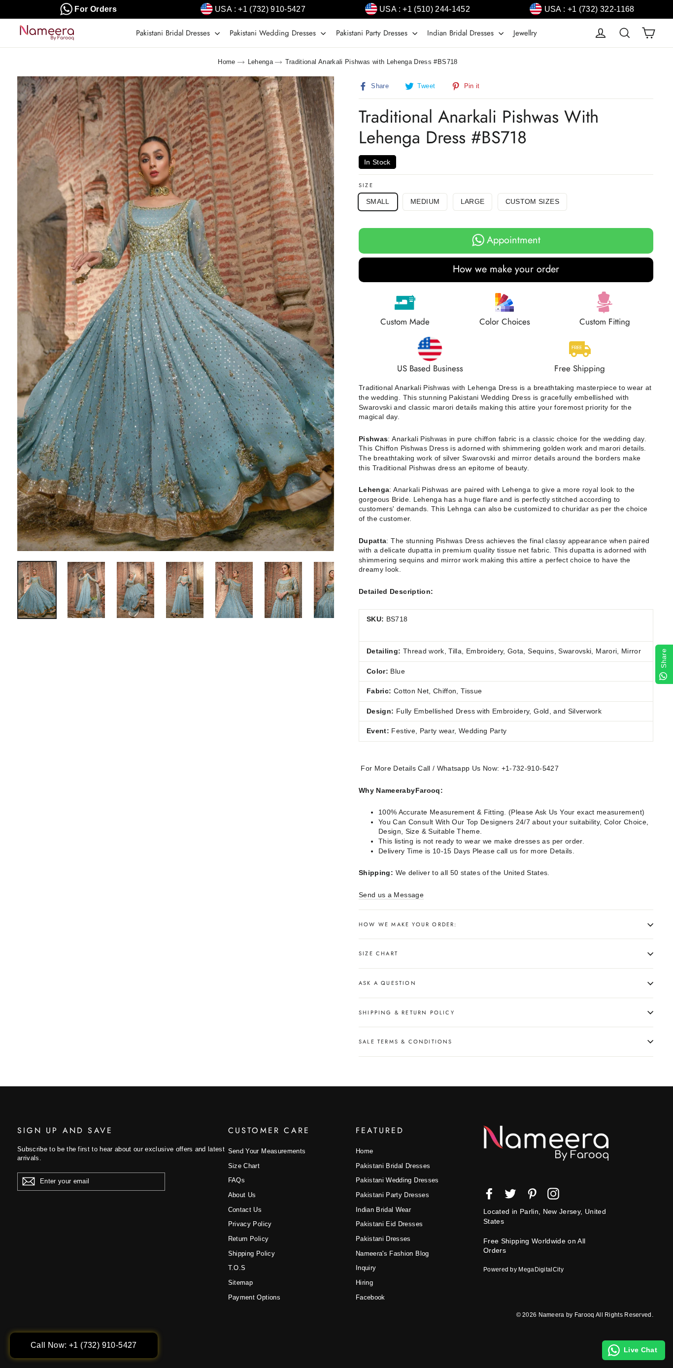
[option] (175, 314)
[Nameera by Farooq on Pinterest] (532, 1194)
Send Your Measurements (267, 1151)
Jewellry (525, 33)
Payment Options (254, 1297)
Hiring (364, 1282)
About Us (242, 1195)
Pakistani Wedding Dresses (274, 33)
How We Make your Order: (408, 924)
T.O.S (237, 1267)
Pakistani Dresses (383, 1238)
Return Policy (248, 1238)
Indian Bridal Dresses (461, 33)
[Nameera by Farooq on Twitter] (510, 1194)
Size (366, 185)
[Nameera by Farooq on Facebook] (489, 1194)
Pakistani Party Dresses (373, 33)
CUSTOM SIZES (532, 201)
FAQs (236, 1180)
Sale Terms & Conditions (406, 1041)
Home (226, 61)
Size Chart (378, 953)
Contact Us (245, 1209)
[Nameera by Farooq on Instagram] (553, 1194)
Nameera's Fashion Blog (392, 1253)
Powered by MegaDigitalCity (523, 1269)
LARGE (473, 201)
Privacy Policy (250, 1224)
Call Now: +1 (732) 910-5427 (84, 1345)
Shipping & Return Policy (407, 1012)
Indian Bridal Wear (383, 1209)
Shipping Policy (251, 1253)
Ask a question (387, 983)
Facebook (370, 1297)
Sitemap (240, 1282)
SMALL (378, 201)
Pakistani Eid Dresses (389, 1224)
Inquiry (366, 1267)
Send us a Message (391, 895)
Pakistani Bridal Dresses (174, 33)
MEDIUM (424, 201)
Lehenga (260, 61)
